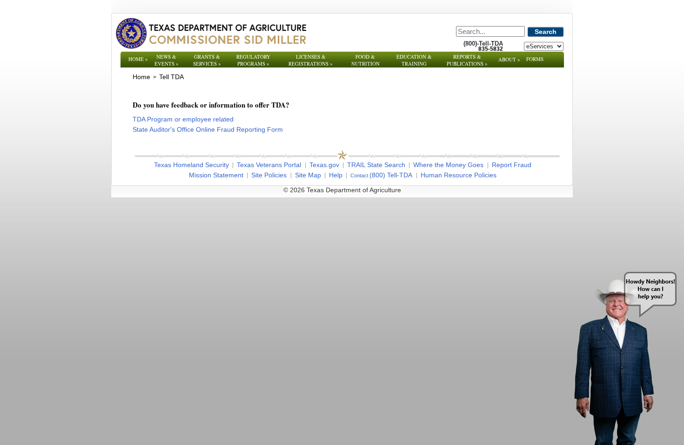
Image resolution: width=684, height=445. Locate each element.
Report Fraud (511, 165)
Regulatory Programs (253, 60)
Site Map (308, 175)
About (509, 59)
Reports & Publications (467, 60)
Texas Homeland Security (191, 165)
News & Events (166, 60)
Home (138, 58)
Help (335, 175)
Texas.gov (324, 165)
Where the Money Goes (448, 165)
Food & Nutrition (365, 60)
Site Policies (269, 175)
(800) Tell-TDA (390, 175)
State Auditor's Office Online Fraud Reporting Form (208, 129)
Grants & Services (207, 60)
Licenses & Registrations (310, 60)
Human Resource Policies (458, 175)
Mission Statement (216, 175)
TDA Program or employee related (183, 119)
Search (546, 31)
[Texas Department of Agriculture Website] (210, 33)
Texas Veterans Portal (269, 165)
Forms (534, 58)
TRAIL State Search (376, 165)
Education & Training (414, 60)
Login (467, 190)
